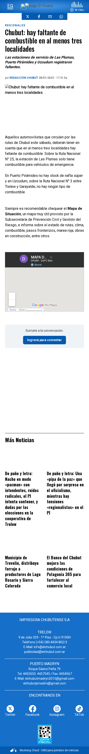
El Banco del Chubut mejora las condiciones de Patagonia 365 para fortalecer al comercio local (64, 572)
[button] (77, 7)
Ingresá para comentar (44, 340)
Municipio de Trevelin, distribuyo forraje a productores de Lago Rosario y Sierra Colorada (23, 572)
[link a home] (39, 6)
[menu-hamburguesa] (10, 7)
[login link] (23, 6)
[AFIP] (44, 734)
